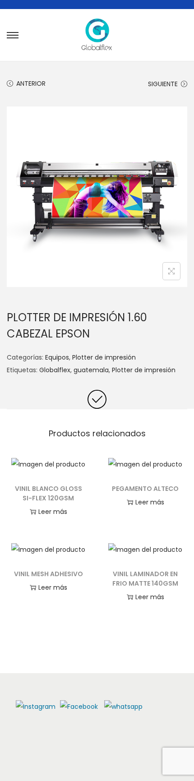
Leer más (52, 511)
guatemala (91, 369)
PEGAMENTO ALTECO (145, 488)
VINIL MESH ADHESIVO (48, 573)
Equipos (57, 357)
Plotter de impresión (104, 357)
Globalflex (54, 369)
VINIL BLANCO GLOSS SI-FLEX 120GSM (48, 493)
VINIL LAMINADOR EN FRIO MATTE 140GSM (145, 578)
